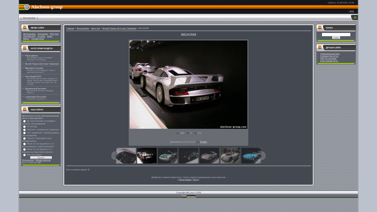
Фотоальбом (29, 17)
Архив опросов (43, 160)
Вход (195, 179)
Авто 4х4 (95, 28)
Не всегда (32, 126)
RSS (352, 11)
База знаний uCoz (329, 61)
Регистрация (185, 179)
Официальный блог (330, 54)
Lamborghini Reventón (35, 97)
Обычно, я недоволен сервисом (43, 129)
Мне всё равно (34, 155)
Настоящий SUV (33, 76)
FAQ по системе (328, 58)
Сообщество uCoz (329, 56)
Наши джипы (31, 55)
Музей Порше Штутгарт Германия (42, 64)
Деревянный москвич (35, 88)
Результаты (28, 160)
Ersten (203, 142)
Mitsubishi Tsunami (34, 68)
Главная (70, 28)
